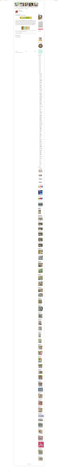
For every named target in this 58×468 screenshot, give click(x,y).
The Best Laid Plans (40, 136)
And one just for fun (40, 108)
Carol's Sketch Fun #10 (40, 121)
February (40, 163)
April (40, 161)
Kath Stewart (20, 10)
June (39, 159)
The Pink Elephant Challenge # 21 (40, 154)
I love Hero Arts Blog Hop (40, 96)
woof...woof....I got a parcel (40, 101)
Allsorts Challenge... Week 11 (40, 87)
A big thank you (40, 79)
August (40, 77)
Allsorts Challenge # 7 (40, 158)
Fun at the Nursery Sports (41, 156)
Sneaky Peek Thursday (40, 82)
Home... (16, 8)
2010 (39, 71)
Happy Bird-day (40, 92)
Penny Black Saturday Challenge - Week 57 (40, 128)
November (40, 74)
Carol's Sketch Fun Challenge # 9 (41, 148)
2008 (39, 165)
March (40, 162)
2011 (39, 70)
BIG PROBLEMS (40, 139)
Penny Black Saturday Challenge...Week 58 (41, 115)
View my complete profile (20, 11)
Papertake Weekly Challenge (40, 100)
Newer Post (16, 51)
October (40, 75)
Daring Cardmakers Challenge (40, 85)
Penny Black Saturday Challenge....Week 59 (41, 94)
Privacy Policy (26, 8)
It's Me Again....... (40, 137)
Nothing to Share (41, 123)
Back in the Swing (40, 126)
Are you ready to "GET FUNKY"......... (41, 91)
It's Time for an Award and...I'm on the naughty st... (40, 112)
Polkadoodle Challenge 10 (40, 98)
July (39, 78)
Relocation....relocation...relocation (41, 106)
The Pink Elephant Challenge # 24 (40, 104)
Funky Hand (30, 20)
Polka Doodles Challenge (40, 150)
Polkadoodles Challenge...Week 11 (41, 81)
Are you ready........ (40, 132)
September (40, 76)
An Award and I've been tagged (40, 131)
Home (26, 51)
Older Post (35, 51)
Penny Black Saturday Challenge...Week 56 (41, 146)
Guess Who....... (40, 142)
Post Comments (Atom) (20, 52)
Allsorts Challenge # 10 (40, 110)
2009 (39, 72)
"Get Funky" (23, 20)
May (39, 160)
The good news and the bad (40, 124)
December (40, 73)
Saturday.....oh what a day (40, 143)
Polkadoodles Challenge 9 (40, 117)
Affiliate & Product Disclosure (21, 8)
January (40, 164)
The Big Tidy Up (41, 122)
